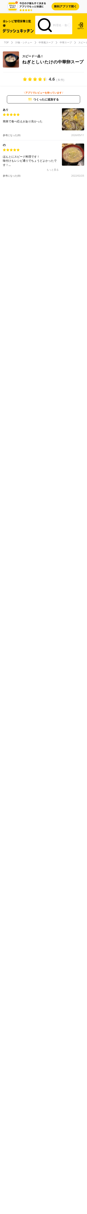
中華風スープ (46, 42)
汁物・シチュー (23, 42)
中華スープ (66, 42)
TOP (6, 42)
